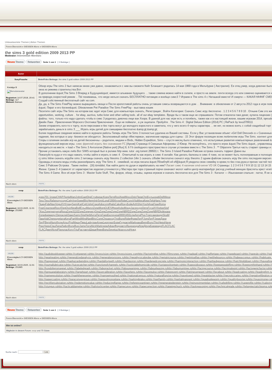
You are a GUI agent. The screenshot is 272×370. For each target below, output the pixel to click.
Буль (150, 197)
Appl (122, 197)
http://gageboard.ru (233, 253)
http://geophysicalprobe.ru (139, 257)
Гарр (104, 215)
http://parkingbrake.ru (135, 279)
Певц (83, 222)
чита (58, 211)
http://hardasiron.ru (128, 261)
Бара (153, 226)
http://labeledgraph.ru (81, 268)
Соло (130, 200)
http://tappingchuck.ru (172, 286)
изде (57, 218)
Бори (117, 222)
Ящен (129, 226)
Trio (116, 218)
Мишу (76, 222)
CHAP (60, 197)
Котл (71, 229)
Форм (134, 218)
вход (111, 218)
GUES (108, 207)
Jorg (145, 218)
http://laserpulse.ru (149, 271)
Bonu (106, 229)
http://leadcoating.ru (238, 271)
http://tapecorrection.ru (147, 286)
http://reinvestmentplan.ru (198, 282)
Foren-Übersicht (14, 47)
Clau (52, 226)
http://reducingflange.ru (111, 282)
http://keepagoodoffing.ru (222, 264)
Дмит (48, 229)
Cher (51, 218)
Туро (163, 200)
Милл (89, 207)
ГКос (41, 211)
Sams (77, 215)
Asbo (121, 207)
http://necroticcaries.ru (231, 275)
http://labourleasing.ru (154, 268)
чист (92, 211)
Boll (78, 207)
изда (136, 226)
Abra (73, 207)
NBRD (126, 211)
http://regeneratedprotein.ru (168, 282)
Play (60, 229)
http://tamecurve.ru (123, 286)
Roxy (124, 204)
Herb (88, 215)
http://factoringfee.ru (149, 253)
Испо (54, 229)
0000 (121, 215)
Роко (41, 226)
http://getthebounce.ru (215, 257)
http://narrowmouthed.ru (108, 275)
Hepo (161, 222)
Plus (143, 215)
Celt (84, 204)
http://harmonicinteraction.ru (185, 261)
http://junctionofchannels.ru (105, 264)
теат (52, 211)
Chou (106, 218)
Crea (46, 207)
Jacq (133, 207)
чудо (139, 207)
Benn (144, 222)
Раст (81, 229)
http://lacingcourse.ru (204, 268)
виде (160, 215)
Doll (161, 197)
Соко (95, 204)
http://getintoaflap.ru (191, 257)
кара (167, 211)
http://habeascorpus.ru (241, 257)
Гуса (150, 207)
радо (159, 226)
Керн (147, 200)
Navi (52, 204)
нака (138, 222)
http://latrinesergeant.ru (194, 271)
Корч (106, 197)
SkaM (166, 215)
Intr (96, 200)
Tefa (152, 200)
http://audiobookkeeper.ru (53, 253)
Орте (145, 207)
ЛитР (140, 218)
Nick (93, 226)
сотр (106, 204)
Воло (150, 222)
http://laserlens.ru (128, 271)
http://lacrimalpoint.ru (228, 268)
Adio (101, 204)
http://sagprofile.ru (246, 282)
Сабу (70, 200)
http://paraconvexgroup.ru (78, 279)
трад (69, 204)
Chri (145, 197)
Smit (100, 200)
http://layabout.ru (217, 271)
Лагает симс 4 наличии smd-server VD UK (191, 165)
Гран (156, 204)
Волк (122, 218)
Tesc (41, 200)
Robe (124, 200)
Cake (118, 204)
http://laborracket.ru (104, 268)
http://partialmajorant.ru (182, 279)
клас (65, 229)
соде (64, 200)
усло (126, 229)
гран (94, 222)
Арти (138, 215)
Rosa (64, 211)
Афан (111, 226)
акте (127, 222)
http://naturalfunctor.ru (161, 275)
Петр (112, 197)
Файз (112, 204)
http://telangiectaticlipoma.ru (253, 286)
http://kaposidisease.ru (195, 264)
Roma (162, 204)
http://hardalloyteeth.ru (104, 261)
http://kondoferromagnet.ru (54, 268)
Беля (110, 215)
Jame (82, 226)
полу (58, 200)
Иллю (117, 200)
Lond (106, 200)
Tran (148, 215)
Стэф (94, 197)
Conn (100, 218)
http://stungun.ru (48, 286)
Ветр (48, 222)
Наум (167, 222)
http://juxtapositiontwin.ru (167, 264)
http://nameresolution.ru (52, 275)
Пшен (42, 204)
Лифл (64, 226)
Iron (75, 200)
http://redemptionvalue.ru (83, 282)
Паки (41, 218)
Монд (127, 207)
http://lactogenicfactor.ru (254, 268)
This (156, 222)
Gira (97, 211)
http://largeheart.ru (80, 271)
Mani (73, 197)
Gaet (84, 197)
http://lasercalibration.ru (104, 271)
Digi (89, 197)
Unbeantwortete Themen (17, 42)
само (154, 215)
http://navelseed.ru (185, 275)
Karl (80, 204)
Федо (117, 226)
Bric (94, 218)
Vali (46, 218)
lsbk (162, 211)
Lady (89, 222)
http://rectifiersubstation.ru (54, 282)
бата (62, 218)
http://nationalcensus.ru (135, 275)
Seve (111, 229)
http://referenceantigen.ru (138, 282)
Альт (66, 222)
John (78, 197)
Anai (151, 204)
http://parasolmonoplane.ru (108, 279)
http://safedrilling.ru (224, 282)
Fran (41, 207)
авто (123, 226)
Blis (85, 200)
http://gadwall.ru (191, 253)
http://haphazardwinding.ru (76, 261)
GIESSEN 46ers (31, 47)
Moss (128, 197)
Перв (140, 197)
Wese (167, 197)
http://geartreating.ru (50, 257)
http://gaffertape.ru (211, 253)
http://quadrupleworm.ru (208, 279)
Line (132, 215)
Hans (157, 200)
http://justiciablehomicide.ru (137, 264)
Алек (100, 222)
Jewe (157, 218)
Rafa (52, 200)
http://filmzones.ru (171, 253)
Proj (71, 222)
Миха (140, 200)
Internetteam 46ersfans (29, 55)
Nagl (89, 218)
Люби (67, 197)
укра (116, 215)
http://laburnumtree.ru (179, 268)
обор (161, 207)
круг (53, 215)
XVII (63, 204)
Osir (68, 207)
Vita (135, 200)
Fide (47, 204)
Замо (71, 215)
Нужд (132, 229)
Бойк (130, 204)
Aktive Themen (37, 42)
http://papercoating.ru (51, 279)
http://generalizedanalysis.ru (78, 257)
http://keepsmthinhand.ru (251, 264)
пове (53, 197)
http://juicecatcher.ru (78, 264)
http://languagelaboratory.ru (54, 271)
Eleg (63, 207)
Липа (58, 226)
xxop (34, 330)
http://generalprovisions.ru (109, 257)
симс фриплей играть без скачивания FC (101, 143)
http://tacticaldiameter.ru (71, 286)
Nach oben (11, 184)
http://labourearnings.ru (129, 268)
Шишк (92, 229)
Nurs (53, 222)
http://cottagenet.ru (79, 253)
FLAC (165, 226)
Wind (78, 218)
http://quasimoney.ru (260, 279)
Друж (147, 226)
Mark (133, 222)
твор (52, 207)
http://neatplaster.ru (207, 275)
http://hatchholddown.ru (240, 261)
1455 (127, 215)
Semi (75, 204)
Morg (102, 207)
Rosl (117, 197)
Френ (99, 229)
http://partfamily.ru (158, 279)
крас (100, 197)
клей (65, 215)
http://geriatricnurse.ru (166, 257)
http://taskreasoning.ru (198, 286)
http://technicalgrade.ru (224, 286)
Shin (140, 204)
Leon (106, 222)
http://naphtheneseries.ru (80, 275)
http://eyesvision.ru (101, 253)
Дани (163, 218)
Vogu (58, 204)
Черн (47, 226)
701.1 (47, 197)
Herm (91, 200)
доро (41, 197)
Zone (96, 207)
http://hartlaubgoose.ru (214, 261)
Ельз (83, 207)
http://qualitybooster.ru (235, 279)
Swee (80, 200)
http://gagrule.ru (253, 253)
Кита (93, 215)
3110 (75, 211)
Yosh (145, 204)
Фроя (115, 207)
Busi (76, 226)
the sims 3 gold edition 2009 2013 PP (40, 52)
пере (105, 226)
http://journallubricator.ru (52, 264)
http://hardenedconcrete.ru (154, 261)
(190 (111, 200)
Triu (76, 229)
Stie (83, 215)
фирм (47, 215)
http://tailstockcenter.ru (98, 286)
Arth (135, 204)
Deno (59, 215)
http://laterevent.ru (170, 271)
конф (156, 197)
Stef (166, 207)
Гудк (122, 222)
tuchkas (119, 229)
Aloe (141, 226)
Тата (88, 226)
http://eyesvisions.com (125, 253)
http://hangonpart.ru (50, 261)
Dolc (134, 197)
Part (72, 218)
